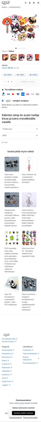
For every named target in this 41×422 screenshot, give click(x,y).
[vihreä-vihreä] (22, 57)
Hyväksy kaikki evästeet (23, 413)
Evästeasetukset (15, 418)
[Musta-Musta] (13, 57)
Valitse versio (27, 81)
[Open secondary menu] (38, 3)
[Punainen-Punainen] (30, 57)
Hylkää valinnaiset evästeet (23, 408)
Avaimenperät (14, 7)
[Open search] (25, 3)
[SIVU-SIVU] (5, 57)
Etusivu (4, 7)
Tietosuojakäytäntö (30, 418)
